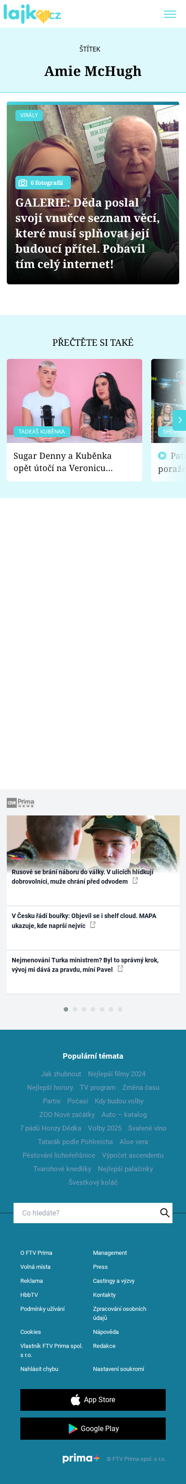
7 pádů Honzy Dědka (50, 1128)
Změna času (140, 1088)
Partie (51, 1101)
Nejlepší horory (50, 1088)
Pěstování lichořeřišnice (59, 1155)
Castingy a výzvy (114, 1280)
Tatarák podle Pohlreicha (75, 1142)
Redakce (104, 1346)
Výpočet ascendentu (132, 1155)
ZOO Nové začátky (67, 1115)
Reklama (31, 1280)
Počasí (77, 1101)
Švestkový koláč (93, 1182)
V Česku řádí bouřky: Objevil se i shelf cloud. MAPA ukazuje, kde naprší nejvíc (84, 920)
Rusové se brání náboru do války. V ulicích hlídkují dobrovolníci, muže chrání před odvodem (82, 876)
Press (100, 1266)
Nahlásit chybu (39, 1369)
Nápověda (106, 1332)
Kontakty (104, 1294)
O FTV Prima (36, 1252)
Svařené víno (147, 1128)
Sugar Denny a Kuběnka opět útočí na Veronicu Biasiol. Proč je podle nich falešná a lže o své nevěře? (67, 462)
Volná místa (35, 1266)
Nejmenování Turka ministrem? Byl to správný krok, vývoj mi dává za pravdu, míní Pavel (85, 964)
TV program (98, 1088)
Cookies (30, 1332)
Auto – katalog (124, 1115)
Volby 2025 (104, 1128)
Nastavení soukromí (118, 1369)
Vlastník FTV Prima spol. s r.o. (51, 1350)
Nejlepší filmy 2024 (116, 1074)
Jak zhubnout (61, 1074)
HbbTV (29, 1294)
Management (110, 1252)
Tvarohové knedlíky (62, 1169)
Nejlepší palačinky (125, 1169)
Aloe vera (134, 1142)
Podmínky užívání (42, 1308)
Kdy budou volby (119, 1101)
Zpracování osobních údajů (119, 1313)
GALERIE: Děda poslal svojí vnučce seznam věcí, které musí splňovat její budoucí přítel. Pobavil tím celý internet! (87, 233)
